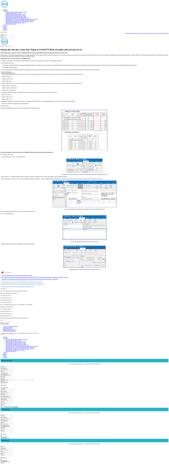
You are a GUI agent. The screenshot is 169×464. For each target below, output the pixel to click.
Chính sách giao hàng (7, 327)
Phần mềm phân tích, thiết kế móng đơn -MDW (16, 14)
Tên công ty (3, 388)
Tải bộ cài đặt (3, 438)
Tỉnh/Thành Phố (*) (5, 425)
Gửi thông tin (15, 407)
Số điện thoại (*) (4, 368)
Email (2, 451)
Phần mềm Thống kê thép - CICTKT (13, 13)
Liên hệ (4, 28)
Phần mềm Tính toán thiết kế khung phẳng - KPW (16, 12)
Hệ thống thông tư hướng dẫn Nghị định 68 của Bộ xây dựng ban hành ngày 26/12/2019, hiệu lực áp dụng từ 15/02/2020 (30, 279)
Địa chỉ (2, 453)
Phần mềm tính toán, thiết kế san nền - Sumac (15, 22)
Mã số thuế (3, 394)
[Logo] (13, 45)
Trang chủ (5, 9)
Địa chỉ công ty (4, 391)
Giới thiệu (5, 29)
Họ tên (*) (3, 366)
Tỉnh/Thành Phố (4, 373)
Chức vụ (2, 401)
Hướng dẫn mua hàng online (9, 331)
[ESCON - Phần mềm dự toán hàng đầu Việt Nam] (13, 7)
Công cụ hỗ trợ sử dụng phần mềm (10, 326)
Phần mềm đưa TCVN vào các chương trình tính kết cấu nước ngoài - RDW (22, 19)
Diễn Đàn (5, 27)
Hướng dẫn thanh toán (8, 328)
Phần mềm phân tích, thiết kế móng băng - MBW (16, 16)
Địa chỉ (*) (3, 376)
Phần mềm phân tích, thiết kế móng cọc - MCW (16, 15)
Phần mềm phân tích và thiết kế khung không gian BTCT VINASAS (20, 20)
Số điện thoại (3, 448)
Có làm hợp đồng (4, 387)
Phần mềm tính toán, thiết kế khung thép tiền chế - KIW (17, 18)
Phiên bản (3, 381)
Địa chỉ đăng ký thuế (5, 396)
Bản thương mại (4, 436)
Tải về (8, 438)
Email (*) (2, 371)
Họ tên (2, 446)
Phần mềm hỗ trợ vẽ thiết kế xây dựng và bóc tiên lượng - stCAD (19, 21)
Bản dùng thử (3, 434)
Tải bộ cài (5, 25)
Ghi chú (2, 404)
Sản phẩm (5, 10)
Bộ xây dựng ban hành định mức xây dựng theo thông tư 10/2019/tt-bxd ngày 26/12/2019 (22, 284)
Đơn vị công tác (4, 417)
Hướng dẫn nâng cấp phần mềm (10, 329)
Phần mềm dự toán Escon (11, 24)
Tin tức (4, 26)
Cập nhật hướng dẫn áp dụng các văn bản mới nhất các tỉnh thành (125, 33)
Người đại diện (4, 399)
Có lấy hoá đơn (4, 385)
